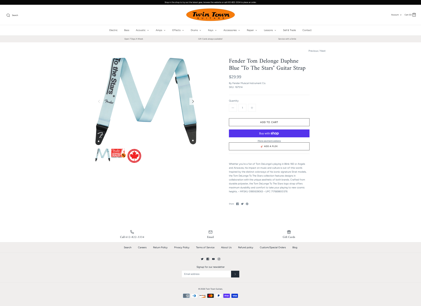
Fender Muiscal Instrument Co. (249, 83)
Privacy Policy (181, 247)
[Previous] (99, 101)
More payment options (269, 141)
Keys (211, 30)
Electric (113, 30)
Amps (159, 30)
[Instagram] (219, 259)
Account (395, 15)
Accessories (230, 30)
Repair (250, 30)
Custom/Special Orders (273, 247)
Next (323, 50)
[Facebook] (208, 259)
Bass (126, 30)
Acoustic (141, 30)
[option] (146, 101)
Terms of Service (205, 247)
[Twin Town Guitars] (210, 15)
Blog (294, 247)
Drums (194, 30)
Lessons (268, 30)
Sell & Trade (289, 30)
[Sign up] (235, 274)
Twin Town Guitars (214, 289)
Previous (313, 50)
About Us (226, 247)
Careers (142, 247)
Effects (176, 30)
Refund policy (245, 247)
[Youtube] (213, 259)
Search (127, 247)
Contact (307, 30)
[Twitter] (202, 259)
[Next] (193, 101)
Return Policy (160, 247)
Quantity (234, 100)
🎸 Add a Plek (269, 146)
